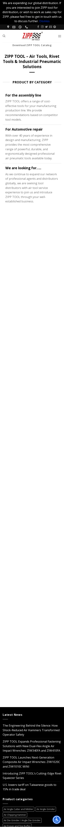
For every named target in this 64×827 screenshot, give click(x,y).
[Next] (14, 448)
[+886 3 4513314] (27, 27)
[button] (59, 36)
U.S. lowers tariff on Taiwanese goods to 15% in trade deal (29, 787)
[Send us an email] (50, 27)
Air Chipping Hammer (15, 814)
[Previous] (4, 448)
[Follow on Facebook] (38, 27)
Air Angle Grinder (46, 809)
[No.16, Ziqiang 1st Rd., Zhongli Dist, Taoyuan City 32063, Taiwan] (8, 27)
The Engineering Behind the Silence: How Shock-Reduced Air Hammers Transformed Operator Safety (31, 730)
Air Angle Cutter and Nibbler (18, 809)
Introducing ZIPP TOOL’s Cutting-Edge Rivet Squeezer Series (32, 775)
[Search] (4, 36)
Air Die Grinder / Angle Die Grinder (22, 820)
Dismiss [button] (44, 21)
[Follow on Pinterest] (54, 27)
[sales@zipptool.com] (14, 27)
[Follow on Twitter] (46, 27)
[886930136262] (31, 26)
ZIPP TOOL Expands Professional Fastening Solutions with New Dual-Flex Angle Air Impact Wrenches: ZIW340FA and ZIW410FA (32, 746)
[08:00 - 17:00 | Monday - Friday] (20, 27)
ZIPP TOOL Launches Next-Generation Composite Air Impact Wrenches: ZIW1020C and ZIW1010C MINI (31, 762)
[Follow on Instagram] (42, 27)
